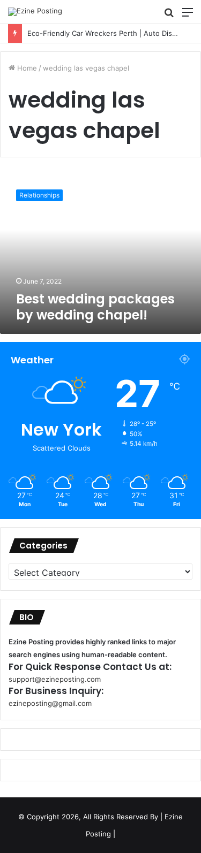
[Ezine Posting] (35, 11)
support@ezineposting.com (55, 679)
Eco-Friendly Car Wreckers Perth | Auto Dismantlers (104, 33)
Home (26, 68)
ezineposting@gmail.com (50, 703)
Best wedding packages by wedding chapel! (95, 307)
